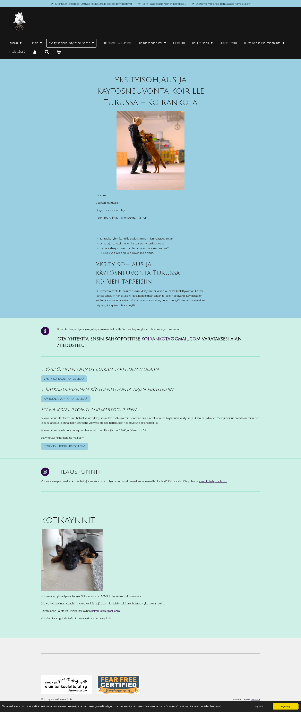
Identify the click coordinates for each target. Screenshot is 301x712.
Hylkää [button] (259, 706)
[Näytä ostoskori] (59, 52)
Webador (255, 699)
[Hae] (47, 52)
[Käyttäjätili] (35, 52)
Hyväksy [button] (285, 706)
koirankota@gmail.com (170, 338)
